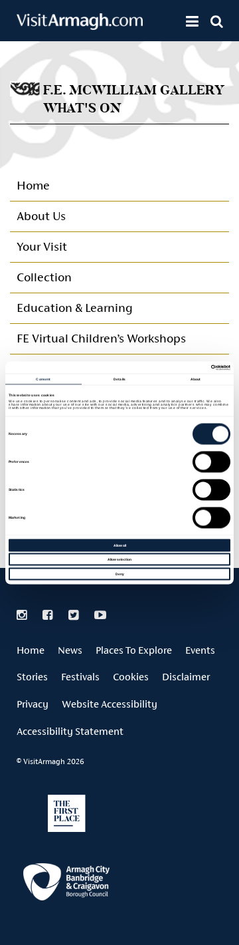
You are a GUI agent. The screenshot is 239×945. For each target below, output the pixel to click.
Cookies (131, 676)
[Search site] (216, 21)
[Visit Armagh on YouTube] (100, 615)
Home (33, 185)
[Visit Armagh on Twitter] (75, 615)
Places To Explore (134, 650)
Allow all (120, 545)
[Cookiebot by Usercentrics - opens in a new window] (173, 367)
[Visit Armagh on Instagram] (23, 615)
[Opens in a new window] (66, 884)
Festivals (80, 676)
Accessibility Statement (70, 731)
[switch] (211, 461)
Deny (120, 573)
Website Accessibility (109, 704)
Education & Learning (74, 308)
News (70, 650)
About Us (41, 216)
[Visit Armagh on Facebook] (49, 615)
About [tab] (196, 379)
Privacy (32, 704)
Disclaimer (186, 676)
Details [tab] (119, 379)
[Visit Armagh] (80, 26)
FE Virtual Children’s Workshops (101, 338)
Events (200, 650)
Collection (44, 277)
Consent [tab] (43, 379)
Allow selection (119, 559)
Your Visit (42, 246)
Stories (32, 676)
